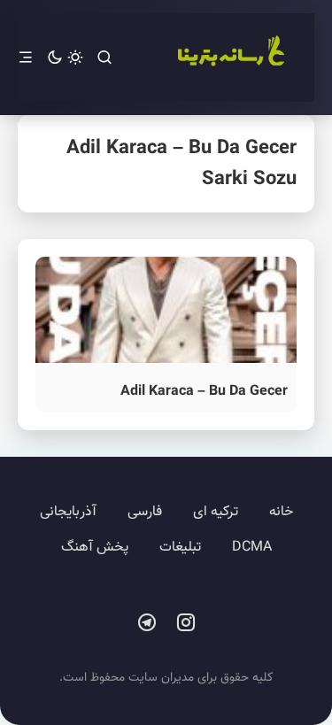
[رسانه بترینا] (230, 57)
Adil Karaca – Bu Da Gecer (204, 392)
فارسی (144, 512)
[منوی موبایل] (26, 58)
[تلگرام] (147, 623)
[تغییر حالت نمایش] (65, 58)
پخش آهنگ (94, 547)
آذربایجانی (68, 512)
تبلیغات (180, 547)
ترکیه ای (215, 512)
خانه (281, 512)
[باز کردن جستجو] (104, 58)
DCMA (252, 547)
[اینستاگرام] (186, 623)
